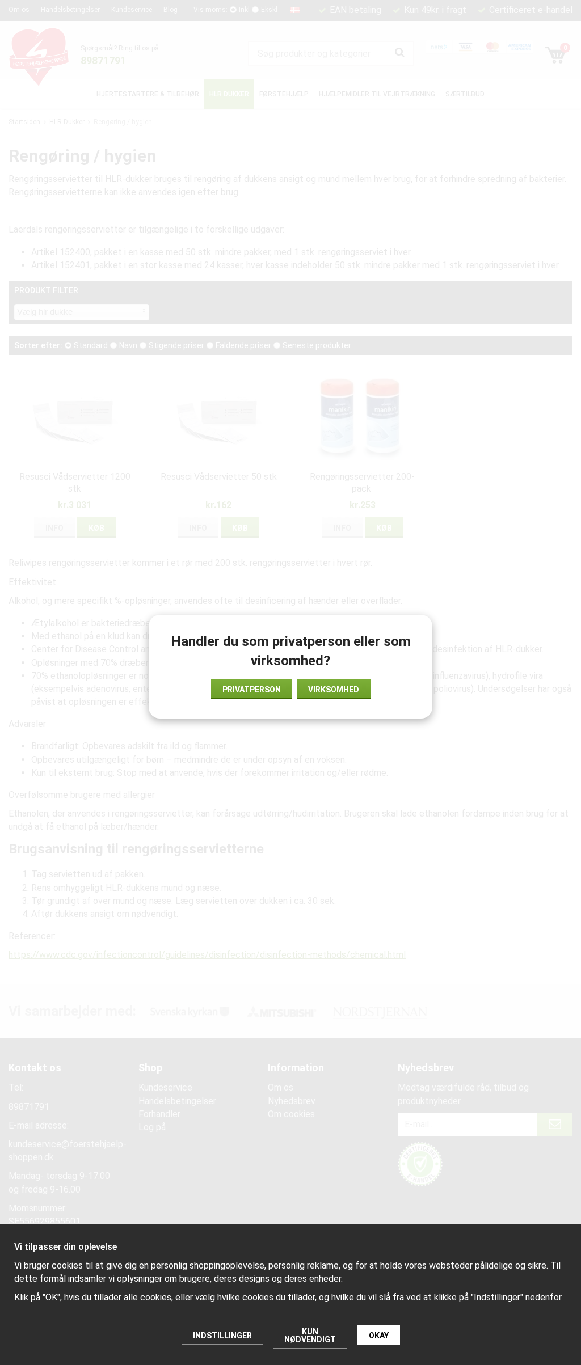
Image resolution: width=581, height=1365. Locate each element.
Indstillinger (222, 1335)
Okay (379, 1335)
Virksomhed (333, 689)
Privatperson (251, 689)
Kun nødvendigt (310, 1335)
